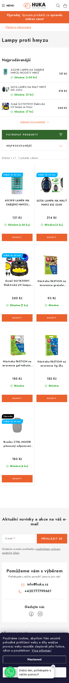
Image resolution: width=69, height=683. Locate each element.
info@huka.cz (37, 584)
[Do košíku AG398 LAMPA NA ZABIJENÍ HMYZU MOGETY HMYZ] (17, 237)
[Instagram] (40, 614)
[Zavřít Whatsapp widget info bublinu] (53, 667)
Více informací (41, 650)
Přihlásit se (52, 539)
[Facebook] (31, 614)
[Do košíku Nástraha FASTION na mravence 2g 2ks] (51, 398)
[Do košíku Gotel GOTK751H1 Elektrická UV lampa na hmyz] (17, 318)
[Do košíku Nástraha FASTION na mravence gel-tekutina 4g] (17, 398)
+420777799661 (37, 591)
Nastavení (34, 659)
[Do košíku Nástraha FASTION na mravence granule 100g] (51, 318)
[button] (10, 672)
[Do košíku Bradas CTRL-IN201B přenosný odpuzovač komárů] (17, 478)
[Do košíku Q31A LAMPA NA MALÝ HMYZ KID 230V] (51, 237)
